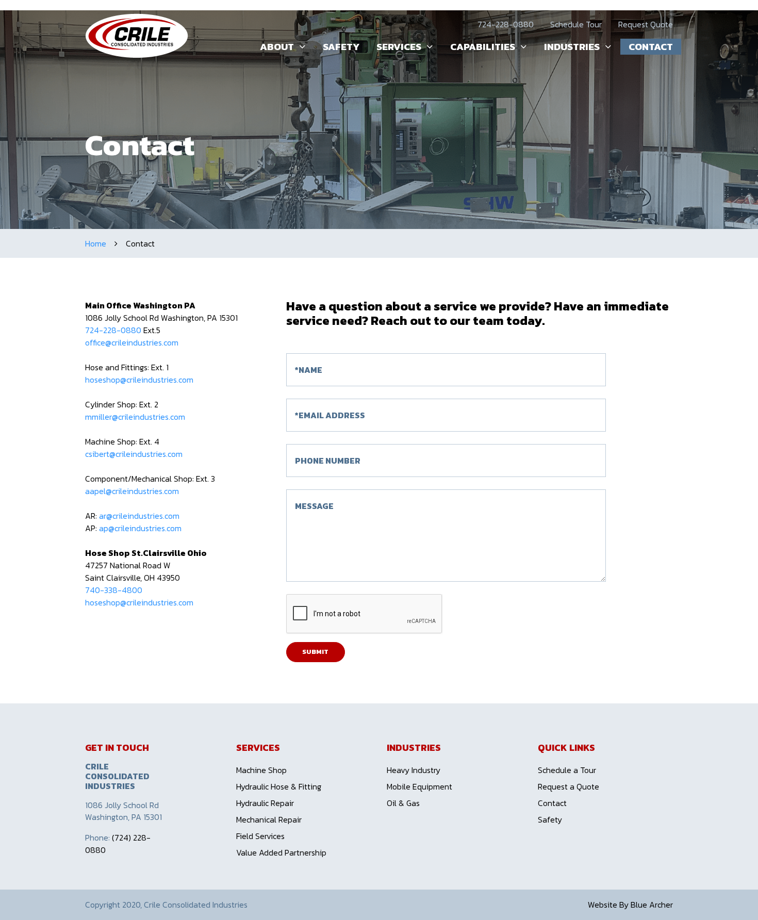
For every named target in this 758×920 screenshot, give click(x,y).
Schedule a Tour (567, 770)
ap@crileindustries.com (140, 528)
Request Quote (645, 24)
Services (398, 46)
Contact (651, 46)
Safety (341, 46)
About (277, 46)
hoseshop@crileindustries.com (139, 379)
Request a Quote (568, 786)
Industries (572, 46)
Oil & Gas (403, 803)
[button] (300, 47)
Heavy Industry (413, 770)
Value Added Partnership (281, 852)
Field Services (260, 836)
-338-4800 (121, 590)
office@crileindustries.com (131, 342)
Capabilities (482, 46)
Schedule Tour (576, 24)
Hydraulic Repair (265, 803)
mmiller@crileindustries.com (136, 416)
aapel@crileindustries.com (133, 491)
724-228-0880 (505, 24)
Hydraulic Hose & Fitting (278, 786)
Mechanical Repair (269, 819)
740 (92, 590)
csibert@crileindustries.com (135, 454)
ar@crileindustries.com (140, 516)
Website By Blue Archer (630, 904)
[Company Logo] (136, 35)
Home (95, 243)
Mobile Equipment (419, 786)
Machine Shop (261, 770)
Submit (315, 651)
